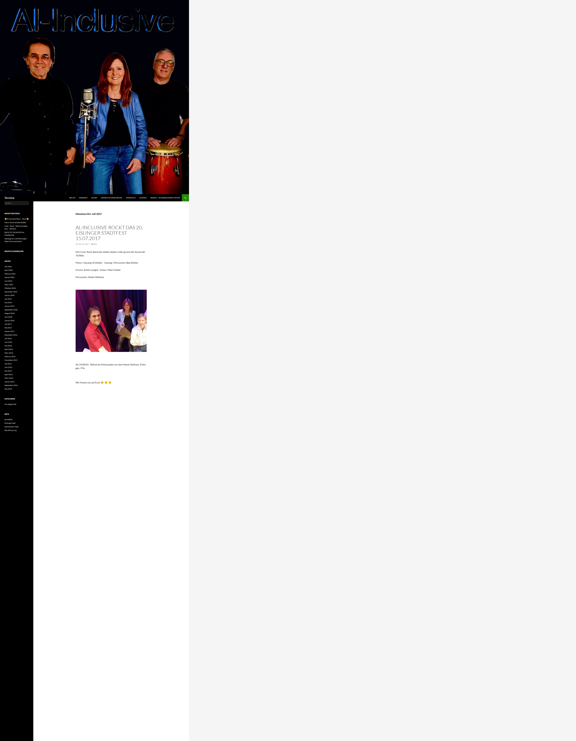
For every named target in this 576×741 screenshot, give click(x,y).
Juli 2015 (8, 364)
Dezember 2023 (10, 292)
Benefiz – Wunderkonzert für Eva (165, 198)
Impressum (130, 198)
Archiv (72, 198)
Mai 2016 (8, 346)
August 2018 (9, 313)
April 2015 (8, 374)
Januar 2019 (9, 306)
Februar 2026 (9, 274)
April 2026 (8, 270)
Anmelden (8, 419)
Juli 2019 (8, 299)
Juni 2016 (8, 342)
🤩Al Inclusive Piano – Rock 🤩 (16, 219)
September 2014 (11, 385)
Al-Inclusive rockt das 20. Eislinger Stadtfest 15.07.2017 (109, 232)
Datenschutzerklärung (111, 198)
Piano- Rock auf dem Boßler (15, 222)
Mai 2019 (8, 302)
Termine (9, 197)
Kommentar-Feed (11, 427)
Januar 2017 (9, 331)
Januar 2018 (9, 320)
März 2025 (8, 284)
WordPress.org (10, 430)
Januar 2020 (9, 295)
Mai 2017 (8, 328)
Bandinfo (83, 198)
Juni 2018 (8, 317)
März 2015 (8, 378)
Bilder (94, 198)
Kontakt (143, 198)
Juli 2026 (8, 266)
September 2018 (11, 310)
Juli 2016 (8, 338)
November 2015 (10, 360)
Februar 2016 (9, 356)
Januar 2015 (9, 382)
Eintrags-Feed (9, 423)
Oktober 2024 (10, 288)
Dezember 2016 (10, 335)
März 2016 (8, 353)
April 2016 (8, 349)
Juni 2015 (8, 367)
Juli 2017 (8, 324)
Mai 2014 (8, 389)
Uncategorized (10, 404)
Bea (95, 244)
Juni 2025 (8, 281)
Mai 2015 (8, 371)
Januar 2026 (9, 277)
